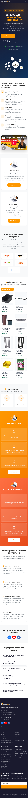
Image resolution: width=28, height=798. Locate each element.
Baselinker (17, 734)
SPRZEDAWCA (13, 185)
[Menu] (25, 2)
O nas (2, 734)
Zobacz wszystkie (6, 289)
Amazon (17, 732)
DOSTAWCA (13, 220)
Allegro (16, 730)
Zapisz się (6, 787)
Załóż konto (7, 36)
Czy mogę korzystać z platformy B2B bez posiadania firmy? (13, 655)
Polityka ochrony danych (7, 742)
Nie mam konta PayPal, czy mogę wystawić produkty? (12, 669)
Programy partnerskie (20, 755)
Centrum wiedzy (19, 749)
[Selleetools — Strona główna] (6, 1)
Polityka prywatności (6, 740)
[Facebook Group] (8, 723)
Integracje (3, 730)
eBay (16, 736)
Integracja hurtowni (19, 740)
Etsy (16, 738)
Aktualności (18, 757)
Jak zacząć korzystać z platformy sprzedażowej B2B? (12, 662)
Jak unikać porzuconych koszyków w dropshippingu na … (6, 766)
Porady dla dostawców (20, 751)
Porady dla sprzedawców (21, 753)
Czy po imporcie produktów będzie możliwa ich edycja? (13, 690)
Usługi (2, 732)
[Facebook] (2, 723)
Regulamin (3, 738)
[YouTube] (5, 723)
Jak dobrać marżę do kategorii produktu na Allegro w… (6, 761)
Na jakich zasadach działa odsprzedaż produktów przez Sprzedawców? (11, 677)
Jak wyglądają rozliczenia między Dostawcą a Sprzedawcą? (12, 684)
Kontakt (3, 736)
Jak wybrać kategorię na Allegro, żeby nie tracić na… (6, 751)
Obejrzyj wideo (9, 41)
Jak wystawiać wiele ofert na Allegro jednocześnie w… (7, 756)
